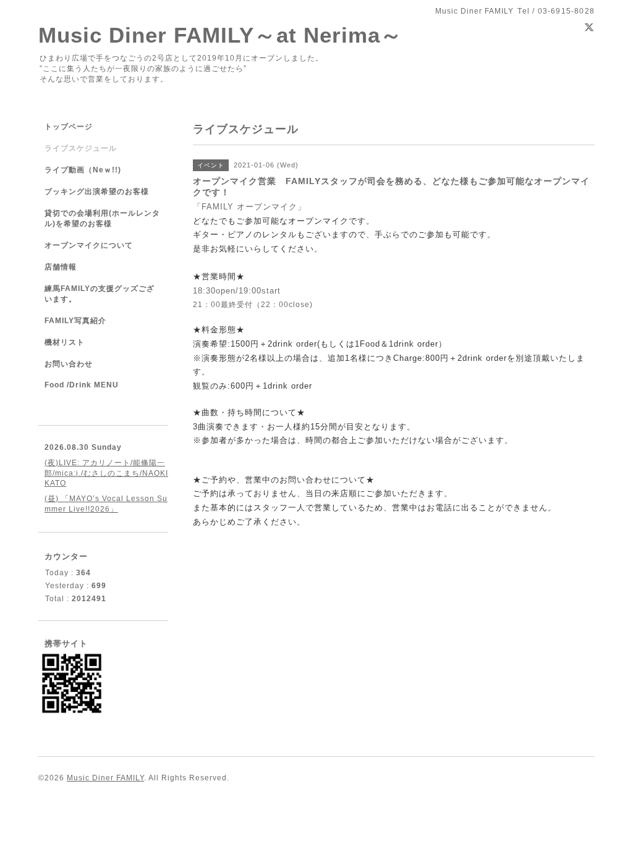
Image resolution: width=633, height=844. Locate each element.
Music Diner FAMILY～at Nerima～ (220, 35)
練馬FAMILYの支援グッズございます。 (100, 293)
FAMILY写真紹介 (75, 320)
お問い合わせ (69, 364)
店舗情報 (61, 267)
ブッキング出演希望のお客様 (97, 191)
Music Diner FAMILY (105, 778)
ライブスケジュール (81, 148)
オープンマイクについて (89, 245)
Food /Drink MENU (82, 385)
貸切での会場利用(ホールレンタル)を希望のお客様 (102, 218)
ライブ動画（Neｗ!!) (83, 170)
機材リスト (65, 342)
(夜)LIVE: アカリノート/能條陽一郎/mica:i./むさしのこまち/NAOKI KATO (106, 472)
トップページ (69, 126)
